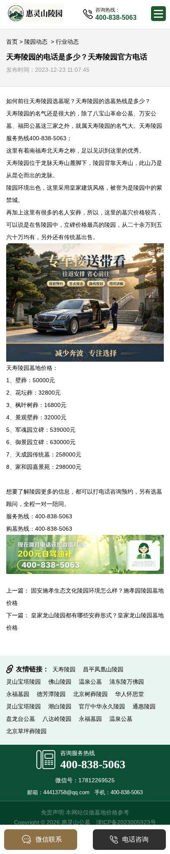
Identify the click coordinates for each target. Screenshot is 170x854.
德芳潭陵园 (51, 694)
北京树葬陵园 (90, 694)
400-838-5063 (92, 764)
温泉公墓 (90, 681)
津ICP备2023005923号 (126, 822)
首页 (12, 41)
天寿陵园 (40, 101)
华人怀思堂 (129, 694)
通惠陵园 (144, 706)
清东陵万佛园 (126, 681)
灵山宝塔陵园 (23, 681)
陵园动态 (35, 41)
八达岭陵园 (56, 718)
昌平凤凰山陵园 (103, 669)
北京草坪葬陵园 (26, 731)
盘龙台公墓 (20, 718)
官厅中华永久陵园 (102, 706)
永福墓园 (17, 694)
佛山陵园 (59, 681)
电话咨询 (135, 839)
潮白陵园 (59, 706)
